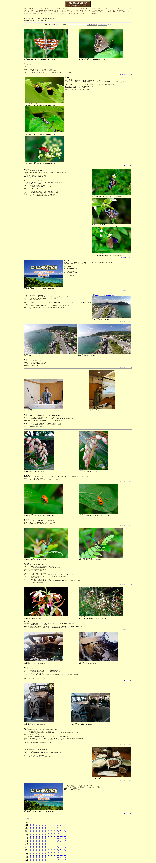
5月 (42, 825)
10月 (58, 825)
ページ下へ (129, 74)
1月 (30, 825)
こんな (25, 308)
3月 (36, 825)
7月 (48, 825)
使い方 (109, 24)
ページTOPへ (123, 74)
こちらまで (38, 20)
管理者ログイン (30, 818)
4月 (39, 825)
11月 (31, 824)
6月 (45, 825)
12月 (34, 824)
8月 (51, 825)
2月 (33, 825)
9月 (54, 825)
